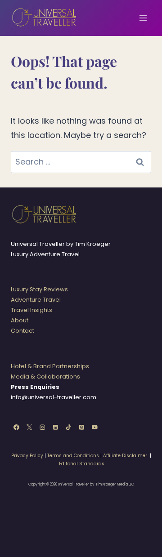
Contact (22, 330)
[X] (29, 427)
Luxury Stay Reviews (39, 289)
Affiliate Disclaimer (125, 455)
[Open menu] (143, 18)
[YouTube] (94, 427)
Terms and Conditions (73, 455)
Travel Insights (31, 310)
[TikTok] (68, 427)
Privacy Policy (27, 455)
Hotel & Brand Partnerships (50, 366)
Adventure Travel (36, 299)
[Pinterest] (81, 427)
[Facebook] (16, 427)
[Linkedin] (55, 427)
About (19, 320)
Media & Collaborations (45, 376)
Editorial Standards (81, 463)
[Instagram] (42, 427)
